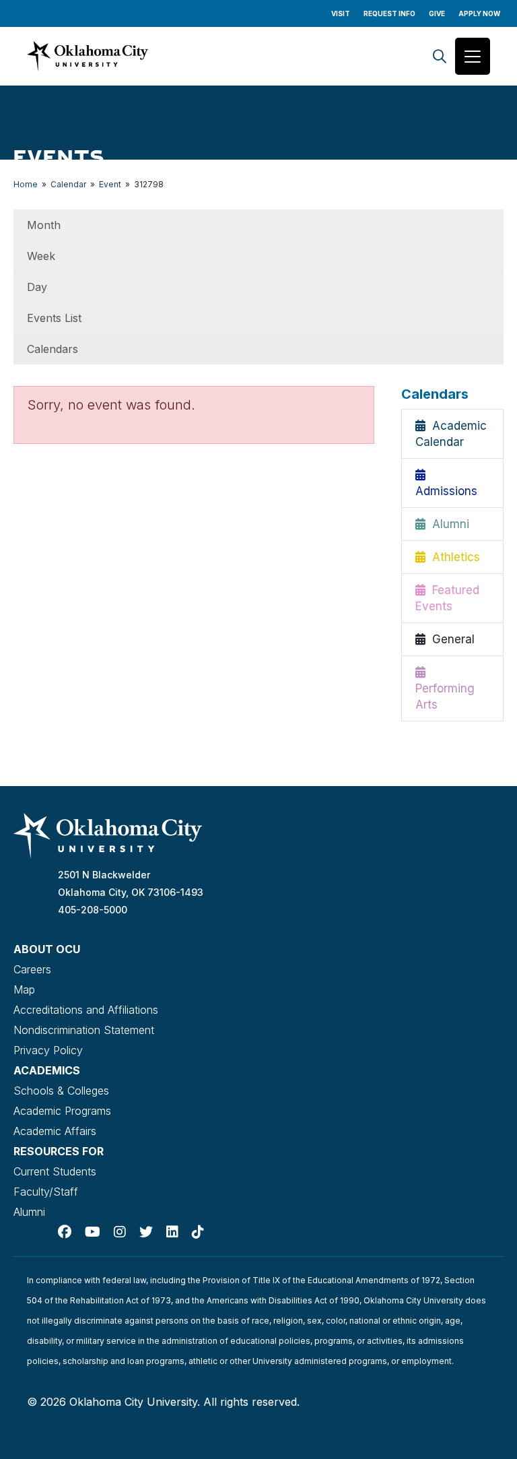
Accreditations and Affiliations (85, 1009)
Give (437, 13)
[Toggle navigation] (472, 56)
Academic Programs (62, 1110)
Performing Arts (445, 688)
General (450, 639)
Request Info (389, 13)
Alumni (447, 524)
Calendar (68, 184)
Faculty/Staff (45, 1191)
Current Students (54, 1171)
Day (37, 287)
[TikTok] (198, 1232)
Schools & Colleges (61, 1090)
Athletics (452, 557)
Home (25, 184)
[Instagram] (120, 1232)
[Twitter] (146, 1232)
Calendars (52, 349)
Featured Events (447, 598)
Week (41, 256)
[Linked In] (172, 1232)
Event (110, 184)
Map (24, 989)
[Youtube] (92, 1232)
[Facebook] (64, 1232)
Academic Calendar (451, 434)
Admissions (446, 483)
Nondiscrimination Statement (83, 1030)
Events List (54, 318)
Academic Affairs (54, 1131)
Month (44, 225)
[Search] (439, 56)
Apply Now (479, 13)
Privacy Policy (48, 1050)
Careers (32, 969)
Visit (340, 13)
